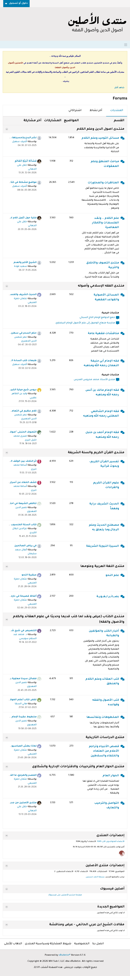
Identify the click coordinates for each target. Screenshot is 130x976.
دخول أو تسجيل (18, 3)
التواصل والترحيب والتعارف (106, 805)
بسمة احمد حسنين (95, 877)
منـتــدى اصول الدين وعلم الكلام (100, 129)
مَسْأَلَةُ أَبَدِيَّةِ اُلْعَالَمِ (26, 161)
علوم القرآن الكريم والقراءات (106, 485)
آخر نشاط (96, 110)
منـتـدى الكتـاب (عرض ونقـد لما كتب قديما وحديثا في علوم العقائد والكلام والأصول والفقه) (68, 619)
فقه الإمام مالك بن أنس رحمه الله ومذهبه (102, 392)
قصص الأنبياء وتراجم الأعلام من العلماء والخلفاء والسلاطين (104, 751)
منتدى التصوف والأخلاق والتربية (102, 265)
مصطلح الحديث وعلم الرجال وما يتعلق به (104, 527)
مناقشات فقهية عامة (103, 333)
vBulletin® (64, 955)
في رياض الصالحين (25, 546)
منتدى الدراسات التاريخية (105, 737)
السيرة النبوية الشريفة (102, 546)
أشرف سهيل (19, 141)
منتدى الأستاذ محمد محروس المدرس (94, 379)
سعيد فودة (20, 266)
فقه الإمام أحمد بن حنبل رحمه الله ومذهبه (102, 435)
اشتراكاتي (75, 110)
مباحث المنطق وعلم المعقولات (105, 164)
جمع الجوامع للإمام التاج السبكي (97, 317)
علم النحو (112, 575)
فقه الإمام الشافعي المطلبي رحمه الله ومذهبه (101, 414)
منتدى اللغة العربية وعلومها (102, 566)
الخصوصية (81, 943)
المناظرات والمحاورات (103, 182)
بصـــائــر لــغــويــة (107, 596)
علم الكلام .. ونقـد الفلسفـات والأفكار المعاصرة (105, 223)
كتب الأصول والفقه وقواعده (105, 702)
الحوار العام (111, 775)
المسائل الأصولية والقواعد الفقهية (106, 297)
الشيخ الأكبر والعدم (25, 262)
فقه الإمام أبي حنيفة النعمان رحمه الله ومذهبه (101, 363)
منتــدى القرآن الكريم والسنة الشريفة (96, 452)
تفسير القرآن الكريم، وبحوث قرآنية (104, 464)
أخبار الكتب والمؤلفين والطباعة (104, 633)
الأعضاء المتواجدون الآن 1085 (110, 842)
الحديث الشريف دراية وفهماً (104, 506)
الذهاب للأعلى (13, 943)
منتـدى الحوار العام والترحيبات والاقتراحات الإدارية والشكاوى (78, 766)
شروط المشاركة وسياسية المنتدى (48, 943)
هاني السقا (21, 704)
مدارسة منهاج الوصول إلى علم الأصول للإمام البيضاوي (85, 323)
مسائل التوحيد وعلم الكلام (100, 138)
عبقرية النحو (29, 575)
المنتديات (116, 110)
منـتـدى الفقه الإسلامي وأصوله (101, 286)
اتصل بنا (98, 943)
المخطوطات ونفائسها (102, 717)
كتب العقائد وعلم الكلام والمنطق (102, 681)
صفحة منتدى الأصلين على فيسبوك (65, 895)
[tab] (116, 110)
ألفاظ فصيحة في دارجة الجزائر (19, 596)
